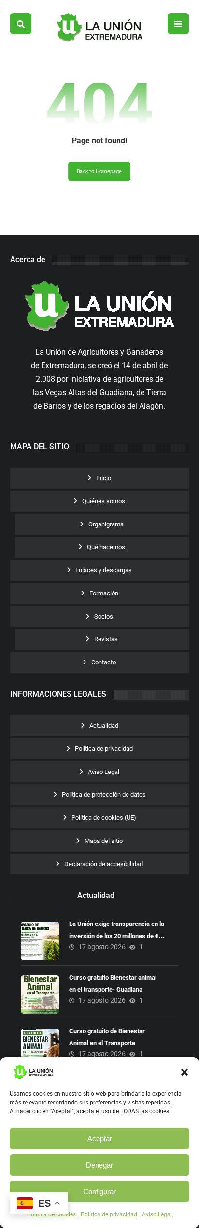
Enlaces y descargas (103, 570)
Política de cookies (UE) (103, 817)
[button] (184, 1072)
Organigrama (106, 524)
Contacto (103, 662)
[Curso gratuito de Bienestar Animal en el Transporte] (40, 1048)
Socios (103, 616)
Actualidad (103, 725)
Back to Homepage (99, 171)
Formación (103, 593)
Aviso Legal (157, 1214)
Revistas (106, 639)
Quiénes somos (103, 501)
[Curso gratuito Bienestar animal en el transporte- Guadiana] (40, 994)
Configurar (99, 1191)
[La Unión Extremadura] (99, 27)
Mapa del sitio (104, 840)
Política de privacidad (109, 1214)
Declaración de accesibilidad (103, 864)
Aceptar (99, 1138)
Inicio (103, 478)
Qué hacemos (106, 547)
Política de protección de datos (104, 794)
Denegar (99, 1165)
